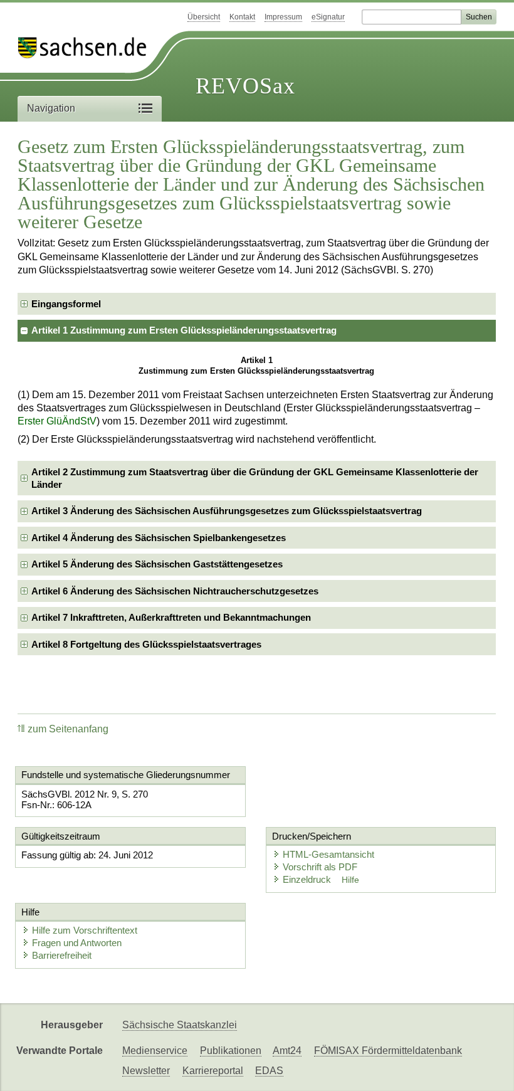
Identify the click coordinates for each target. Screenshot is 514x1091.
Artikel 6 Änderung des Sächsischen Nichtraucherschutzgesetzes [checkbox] (174, 591)
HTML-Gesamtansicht (328, 854)
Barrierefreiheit (62, 955)
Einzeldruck (308, 879)
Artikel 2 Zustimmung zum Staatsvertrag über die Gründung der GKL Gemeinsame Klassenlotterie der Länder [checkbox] (254, 478)
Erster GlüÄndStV (57, 421)
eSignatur (328, 17)
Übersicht (203, 17)
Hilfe (350, 880)
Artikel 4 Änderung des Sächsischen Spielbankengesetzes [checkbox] (158, 537)
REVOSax (245, 85)
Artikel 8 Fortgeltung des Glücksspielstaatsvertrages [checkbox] (146, 644)
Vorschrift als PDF (320, 867)
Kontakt (242, 17)
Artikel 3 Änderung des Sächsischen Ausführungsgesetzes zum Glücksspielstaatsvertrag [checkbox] (226, 510)
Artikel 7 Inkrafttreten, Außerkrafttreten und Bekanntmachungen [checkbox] (171, 617)
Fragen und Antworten (77, 942)
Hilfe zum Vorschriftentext (84, 930)
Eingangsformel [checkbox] (66, 303)
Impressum (283, 17)
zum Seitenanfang (68, 729)
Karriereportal (212, 1070)
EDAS (269, 1070)
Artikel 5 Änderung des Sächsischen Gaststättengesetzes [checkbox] (157, 564)
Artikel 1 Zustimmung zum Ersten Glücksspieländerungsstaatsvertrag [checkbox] (184, 330)
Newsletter (146, 1070)
